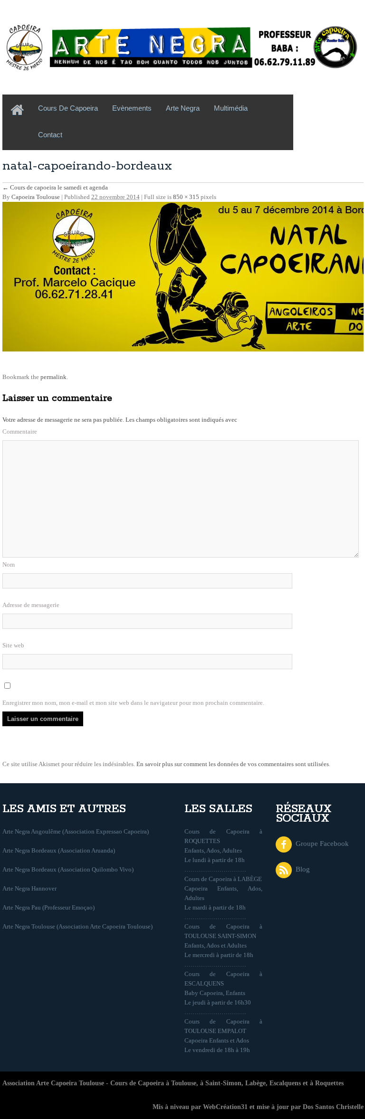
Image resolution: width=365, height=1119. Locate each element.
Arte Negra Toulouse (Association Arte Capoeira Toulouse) (77, 926)
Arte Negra (183, 108)
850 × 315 (186, 196)
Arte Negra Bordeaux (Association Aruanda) (58, 850)
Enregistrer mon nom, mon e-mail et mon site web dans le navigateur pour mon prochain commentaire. (133, 702)
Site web (13, 645)
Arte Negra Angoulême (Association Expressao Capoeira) (75, 831)
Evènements (132, 108)
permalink (53, 376)
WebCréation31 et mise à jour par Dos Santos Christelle (283, 1106)
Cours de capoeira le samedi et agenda (55, 187)
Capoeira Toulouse (35, 196)
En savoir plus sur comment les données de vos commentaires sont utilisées (232, 764)
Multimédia (231, 108)
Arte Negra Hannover (29, 888)
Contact (50, 135)
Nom (8, 564)
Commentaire (19, 431)
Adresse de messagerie (30, 604)
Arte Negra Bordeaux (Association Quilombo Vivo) (68, 869)
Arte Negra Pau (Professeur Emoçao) (48, 907)
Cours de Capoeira (68, 108)
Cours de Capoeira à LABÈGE (223, 878)
